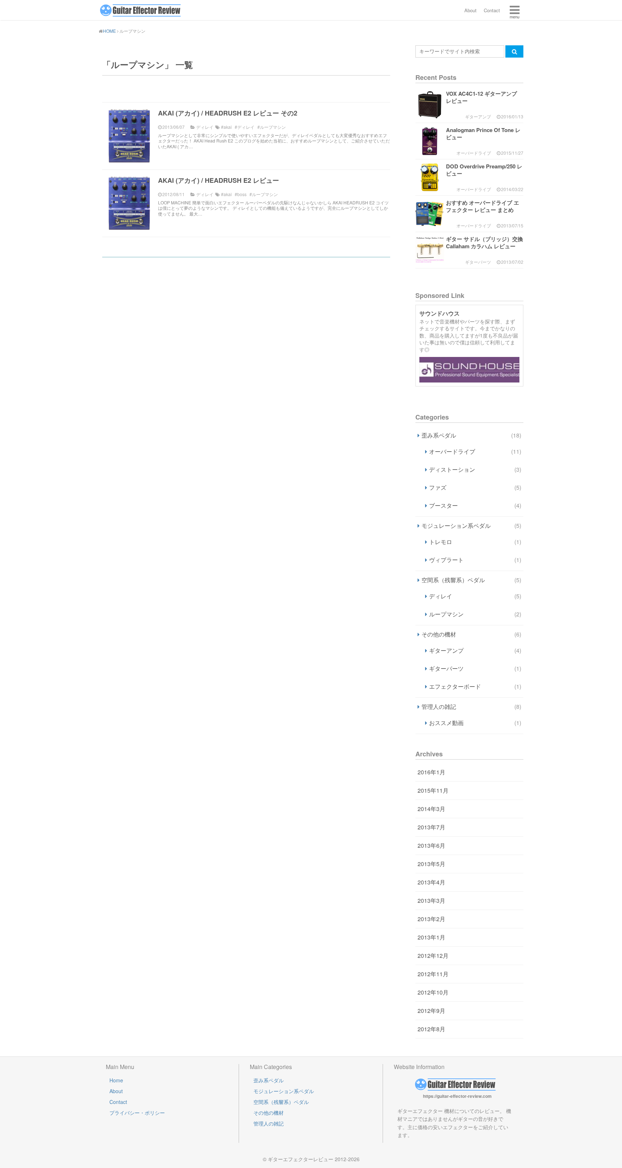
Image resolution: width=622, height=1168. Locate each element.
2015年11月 (433, 790)
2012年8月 (431, 1029)
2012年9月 (431, 1010)
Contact (492, 10)
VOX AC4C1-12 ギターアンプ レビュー (481, 97)
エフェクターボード (475, 686)
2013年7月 (431, 827)
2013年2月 (431, 919)
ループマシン (475, 614)
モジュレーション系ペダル (471, 525)
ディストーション (475, 469)
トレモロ (475, 542)
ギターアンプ (475, 650)
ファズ (475, 487)
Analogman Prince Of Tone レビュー (483, 133)
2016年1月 (431, 772)
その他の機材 (471, 634)
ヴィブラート (475, 560)
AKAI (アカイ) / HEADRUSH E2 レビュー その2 (227, 113)
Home (116, 1080)
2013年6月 (431, 845)
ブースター (475, 505)
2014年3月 (431, 809)
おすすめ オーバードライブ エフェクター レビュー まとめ (482, 206)
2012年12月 (433, 955)
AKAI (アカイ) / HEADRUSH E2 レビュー (218, 180)
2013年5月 (431, 864)
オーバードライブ (475, 451)
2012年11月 (433, 974)
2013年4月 (431, 882)
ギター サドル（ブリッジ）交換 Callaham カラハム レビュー (484, 242)
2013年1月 (431, 937)
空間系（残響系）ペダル (471, 580)
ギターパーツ (475, 668)
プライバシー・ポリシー (137, 1112)
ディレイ (475, 596)
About (470, 10)
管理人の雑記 (471, 706)
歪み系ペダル (471, 435)
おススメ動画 (475, 723)
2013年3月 (431, 900)
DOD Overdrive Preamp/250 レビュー (484, 169)
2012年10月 (433, 992)
